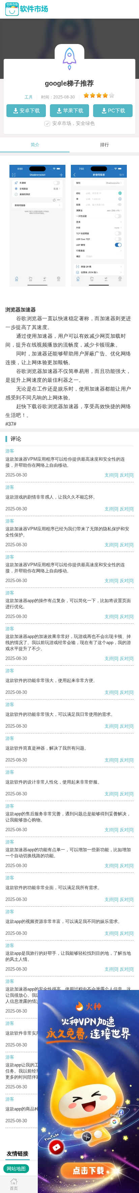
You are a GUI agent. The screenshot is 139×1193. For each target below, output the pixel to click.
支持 (109, 475)
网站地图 (16, 1168)
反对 (124, 475)
